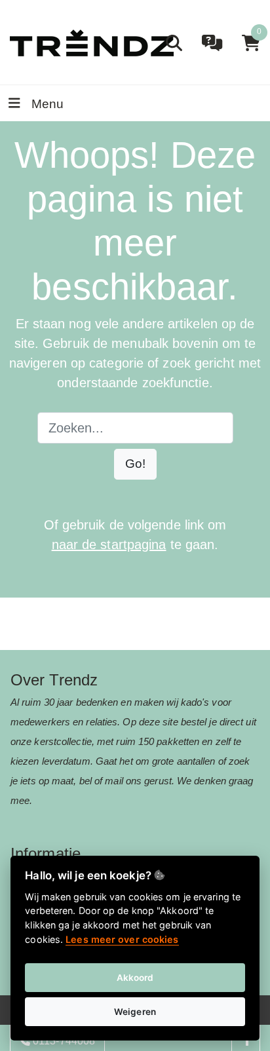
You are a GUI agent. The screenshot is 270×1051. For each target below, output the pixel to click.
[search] (174, 43)
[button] (135, 464)
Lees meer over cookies (122, 939)
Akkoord (135, 977)
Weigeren (135, 1011)
